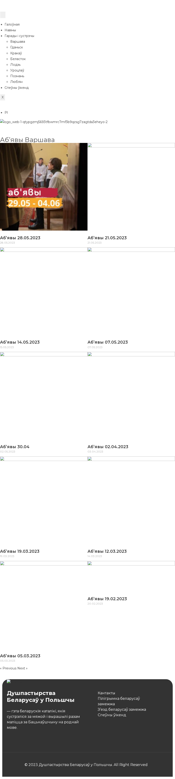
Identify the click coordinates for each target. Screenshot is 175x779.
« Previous (8, 668)
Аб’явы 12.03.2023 (107, 551)
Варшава (17, 41)
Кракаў (16, 53)
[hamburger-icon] (3, 14)
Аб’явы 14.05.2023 (20, 342)
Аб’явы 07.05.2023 (108, 342)
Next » (22, 668)
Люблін (16, 82)
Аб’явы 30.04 (14, 446)
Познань (17, 76)
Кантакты (106, 693)
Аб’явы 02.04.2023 (108, 446)
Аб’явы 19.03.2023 (19, 551)
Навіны (10, 30)
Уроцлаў (17, 70)
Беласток (18, 59)
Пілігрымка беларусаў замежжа (119, 701)
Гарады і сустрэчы (19, 36)
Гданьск (16, 47)
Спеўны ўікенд (17, 88)
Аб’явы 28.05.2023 (20, 237)
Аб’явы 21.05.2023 (107, 237)
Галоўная (12, 24)
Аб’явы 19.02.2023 (107, 598)
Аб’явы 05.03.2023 (20, 655)
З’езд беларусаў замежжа (122, 709)
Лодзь (15, 65)
